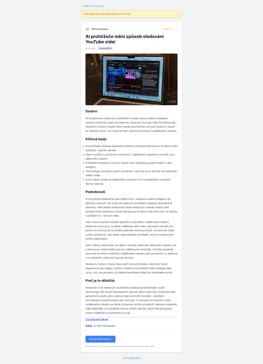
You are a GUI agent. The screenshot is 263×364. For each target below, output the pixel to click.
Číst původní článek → (100, 339)
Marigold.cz (135, 358)
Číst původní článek (96, 319)
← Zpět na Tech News (92, 6)
